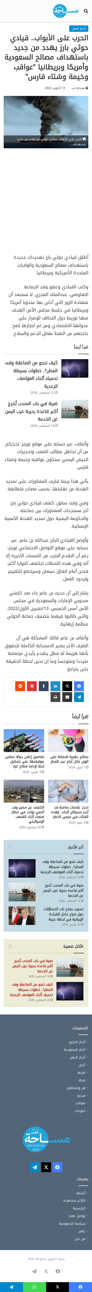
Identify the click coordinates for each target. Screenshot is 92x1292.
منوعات (80, 1110)
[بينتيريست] (32, 686)
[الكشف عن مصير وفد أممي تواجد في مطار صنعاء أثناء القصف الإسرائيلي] (24, 791)
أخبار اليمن (79, 28)
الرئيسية (79, 1208)
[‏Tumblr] (44, 686)
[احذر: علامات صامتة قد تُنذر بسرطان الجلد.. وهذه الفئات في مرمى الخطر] (68, 791)
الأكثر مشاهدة (74, 1201)
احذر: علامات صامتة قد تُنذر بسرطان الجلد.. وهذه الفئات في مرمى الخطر (69, 812)
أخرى (82, 1065)
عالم (82, 1231)
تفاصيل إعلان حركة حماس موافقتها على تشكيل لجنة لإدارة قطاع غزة (24, 762)
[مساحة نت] (66, 10)
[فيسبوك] (79, 686)
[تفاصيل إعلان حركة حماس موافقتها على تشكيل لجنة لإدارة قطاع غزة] (24, 740)
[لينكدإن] (55, 686)
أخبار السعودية (74, 1049)
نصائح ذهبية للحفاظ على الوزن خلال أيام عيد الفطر (69, 759)
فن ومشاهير (76, 1087)
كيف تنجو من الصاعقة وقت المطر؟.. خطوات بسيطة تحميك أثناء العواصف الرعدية (31, 374)
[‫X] (67, 686)
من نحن (80, 1239)
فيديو (81, 1095)
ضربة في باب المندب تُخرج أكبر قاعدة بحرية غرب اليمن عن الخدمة (31, 411)
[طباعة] (55, 697)
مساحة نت (78, 88)
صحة (82, 1080)
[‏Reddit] (20, 686)
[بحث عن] (85, 12)
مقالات (80, 1103)
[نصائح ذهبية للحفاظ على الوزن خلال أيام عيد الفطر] (68, 740)
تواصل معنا (77, 1216)
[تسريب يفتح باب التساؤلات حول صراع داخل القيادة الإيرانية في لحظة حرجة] (22, 915)
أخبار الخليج (77, 1042)
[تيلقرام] (79, 697)
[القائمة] (6, 12)
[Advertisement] (46, 203)
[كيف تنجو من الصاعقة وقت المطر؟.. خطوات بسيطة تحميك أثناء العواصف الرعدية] (74, 368)
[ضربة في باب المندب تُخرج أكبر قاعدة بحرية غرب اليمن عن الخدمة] (74, 409)
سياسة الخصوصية (72, 1223)
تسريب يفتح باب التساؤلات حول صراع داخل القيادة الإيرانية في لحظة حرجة (63, 914)
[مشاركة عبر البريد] (67, 697)
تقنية (81, 1072)
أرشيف (80, 1193)
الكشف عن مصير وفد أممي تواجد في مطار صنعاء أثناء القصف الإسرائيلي (28, 814)
